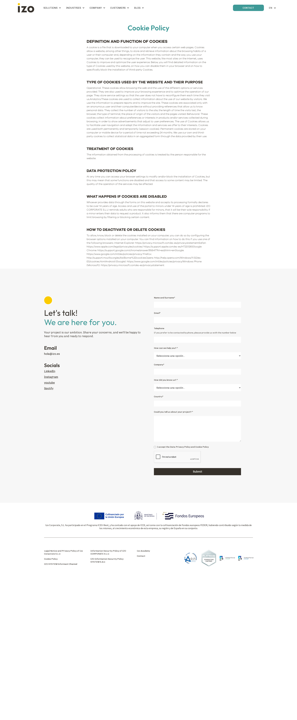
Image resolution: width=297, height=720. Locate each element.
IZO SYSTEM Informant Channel (60, 564)
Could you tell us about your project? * (173, 412)
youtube (49, 382)
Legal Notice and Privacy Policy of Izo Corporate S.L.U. (63, 552)
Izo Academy (143, 551)
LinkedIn (49, 371)
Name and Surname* (164, 297)
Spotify (48, 388)
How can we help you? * (166, 348)
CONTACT (248, 7)
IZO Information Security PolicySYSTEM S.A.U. (106, 560)
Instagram (51, 377)
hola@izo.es (52, 354)
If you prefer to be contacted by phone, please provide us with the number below (195, 332)
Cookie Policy (51, 559)
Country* (158, 396)
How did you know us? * (166, 380)
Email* (157, 313)
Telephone (159, 328)
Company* (159, 364)
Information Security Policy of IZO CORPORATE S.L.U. (108, 552)
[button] (52, 7)
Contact (141, 556)
